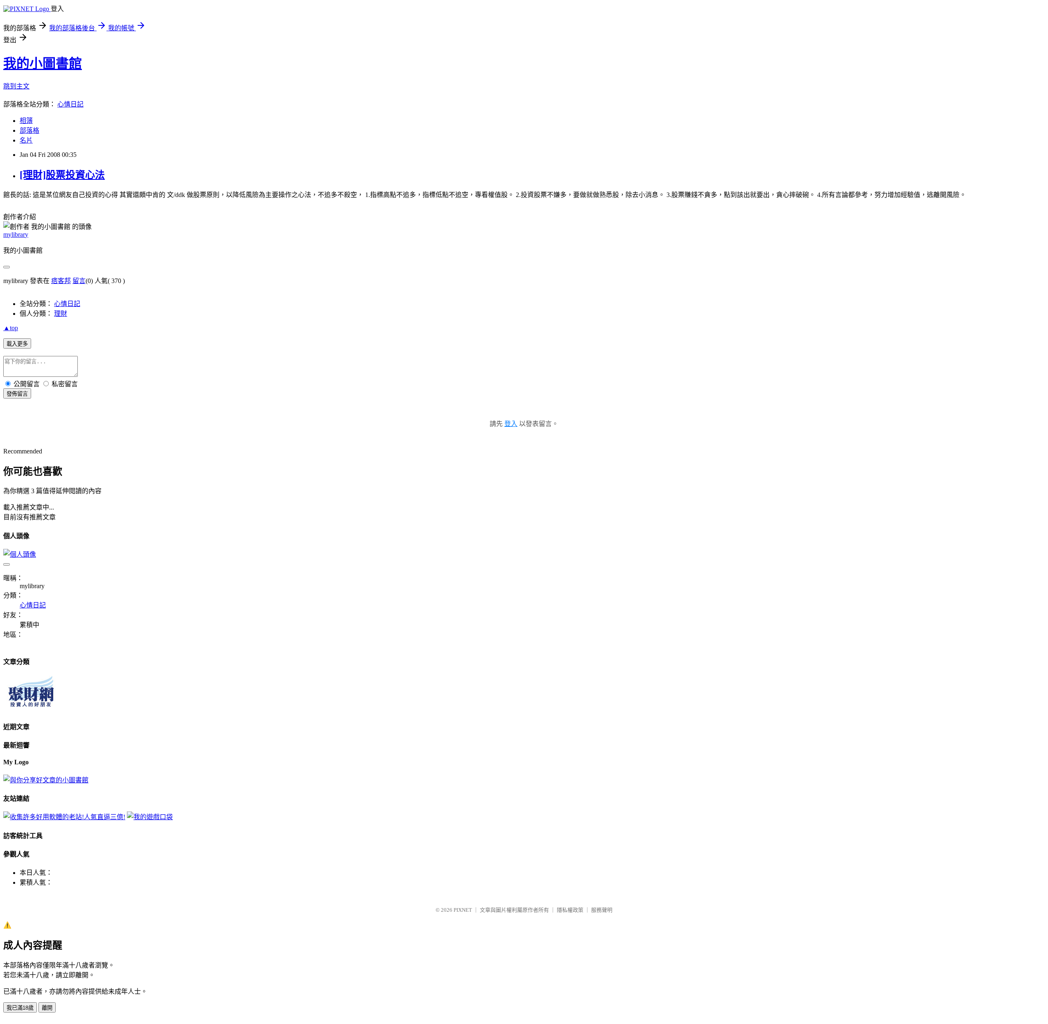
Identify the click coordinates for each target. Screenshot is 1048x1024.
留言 (79, 280)
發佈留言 (17, 394)
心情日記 (70, 104)
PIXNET (463, 910)
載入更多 (17, 344)
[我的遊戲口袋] (150, 816)
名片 (26, 140)
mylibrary (15, 234)
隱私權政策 (570, 910)
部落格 (29, 130)
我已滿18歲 (20, 1008)
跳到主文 (16, 86)
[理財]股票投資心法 (62, 175)
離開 (47, 1008)
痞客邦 (61, 280)
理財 (60, 313)
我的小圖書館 (42, 63)
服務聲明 (601, 910)
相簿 (26, 120)
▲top (10, 327)
